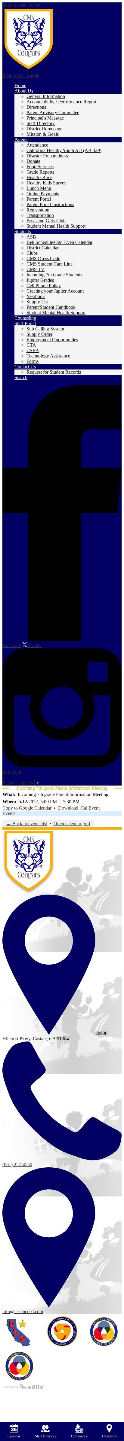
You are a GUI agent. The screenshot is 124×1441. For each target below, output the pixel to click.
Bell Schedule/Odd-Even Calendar (59, 242)
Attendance (37, 144)
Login (13, 777)
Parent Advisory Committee (52, 112)
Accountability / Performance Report (61, 101)
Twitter (34, 645)
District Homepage (44, 128)
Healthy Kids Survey (46, 182)
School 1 (10, 1316)
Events (8, 813)
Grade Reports (40, 172)
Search (20, 377)
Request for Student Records (53, 372)
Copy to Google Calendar (26, 807)
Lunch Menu (38, 188)
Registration (37, 209)
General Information (45, 96)
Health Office (39, 177)
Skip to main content (22, 5)
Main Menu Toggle (20, 75)
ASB (31, 236)
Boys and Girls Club (46, 220)
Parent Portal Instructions (50, 204)
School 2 (53, 1316)
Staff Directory (40, 123)
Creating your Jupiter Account (55, 290)
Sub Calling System (45, 328)
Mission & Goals (42, 134)
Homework (79, 1436)
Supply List (37, 301)
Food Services (40, 166)
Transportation (40, 215)
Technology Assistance (48, 355)
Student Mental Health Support (55, 226)
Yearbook (35, 296)
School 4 (10, 1351)
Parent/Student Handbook (51, 307)
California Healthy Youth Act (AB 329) (63, 150)
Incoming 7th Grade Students (54, 274)
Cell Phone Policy (43, 285)
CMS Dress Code (43, 258)
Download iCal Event (79, 807)
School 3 (95, 1316)
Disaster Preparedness (47, 155)
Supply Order (39, 334)
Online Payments (42, 193)
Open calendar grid (72, 823)
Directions (36, 107)
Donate (33, 161)
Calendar (14, 1436)
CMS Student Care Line (49, 263)
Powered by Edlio (23, 1386)
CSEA (32, 350)
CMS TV (35, 269)
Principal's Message (45, 117)
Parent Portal (38, 199)
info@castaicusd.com (22, 1311)
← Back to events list (26, 823)
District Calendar (42, 247)
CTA (31, 345)
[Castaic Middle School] (28, 40)
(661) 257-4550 (17, 1164)
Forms (32, 361)
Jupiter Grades (40, 280)
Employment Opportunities (52, 339)
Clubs (32, 253)
